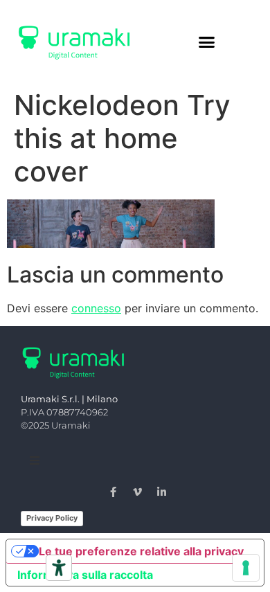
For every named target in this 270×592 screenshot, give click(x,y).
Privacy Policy (52, 518)
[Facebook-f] (113, 491)
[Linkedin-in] (162, 491)
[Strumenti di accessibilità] (59, 568)
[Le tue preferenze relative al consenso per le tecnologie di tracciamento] (246, 568)
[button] (207, 41)
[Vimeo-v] (137, 491)
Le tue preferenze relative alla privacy (141, 551)
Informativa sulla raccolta (85, 575)
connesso (96, 308)
